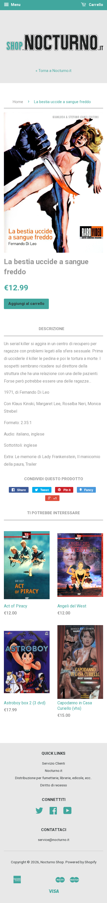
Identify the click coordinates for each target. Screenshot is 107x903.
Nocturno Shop (52, 862)
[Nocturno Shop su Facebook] (53, 812)
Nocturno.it (53, 770)
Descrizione (51, 328)
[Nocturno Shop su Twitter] (39, 812)
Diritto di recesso (53, 785)
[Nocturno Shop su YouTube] (67, 812)
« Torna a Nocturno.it (53, 71)
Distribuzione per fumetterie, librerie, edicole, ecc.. (53, 778)
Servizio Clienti (53, 763)
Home (18, 101)
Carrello (95, 5)
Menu (15, 5)
